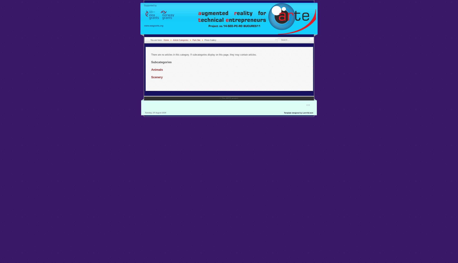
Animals (157, 69)
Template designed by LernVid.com (298, 113)
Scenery (157, 77)
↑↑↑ (308, 104)
